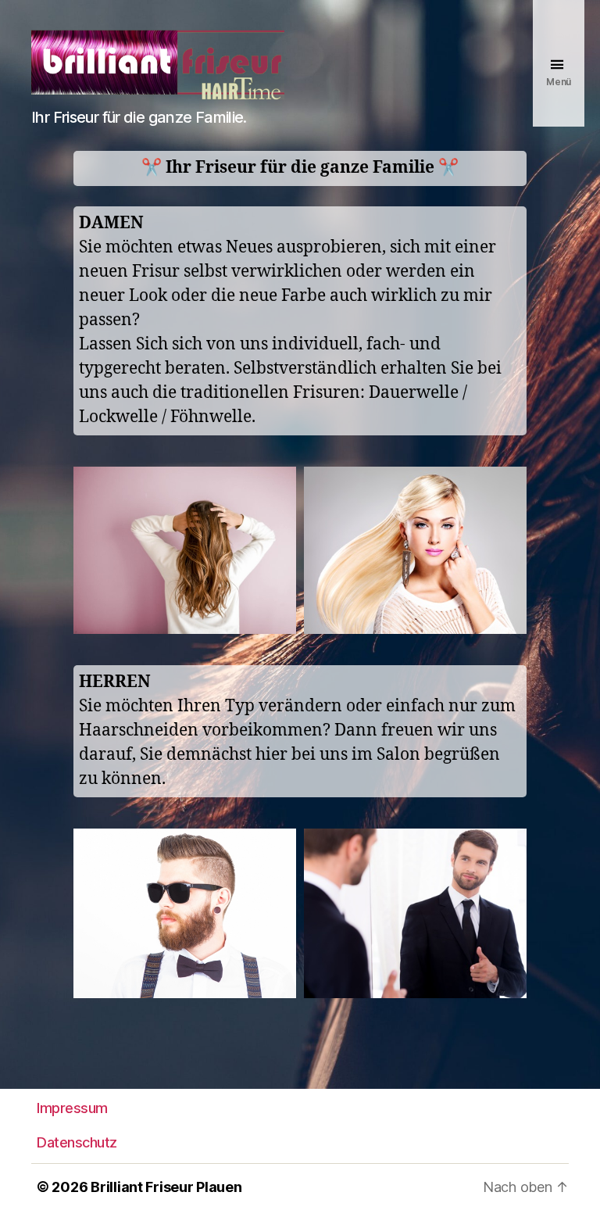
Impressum (72, 1108)
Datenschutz (77, 1142)
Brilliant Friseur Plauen (166, 1187)
